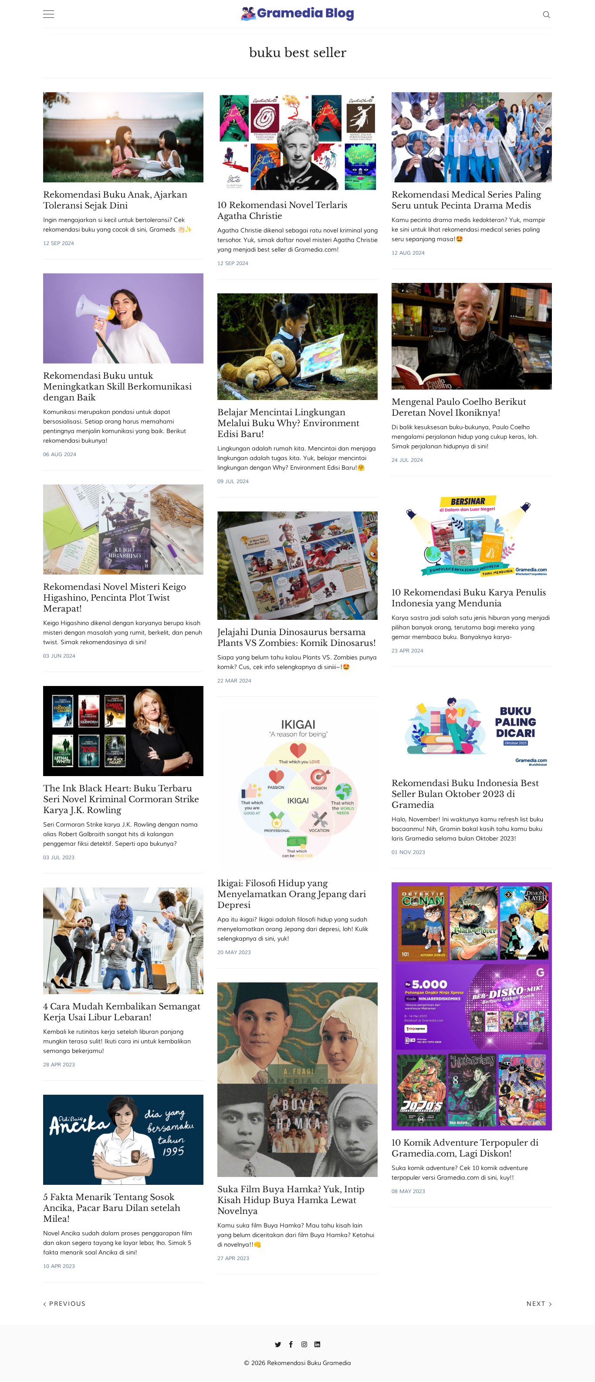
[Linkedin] (317, 1343)
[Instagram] (304, 1343)
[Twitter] (278, 1343)
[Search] (546, 14)
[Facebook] (291, 1343)
